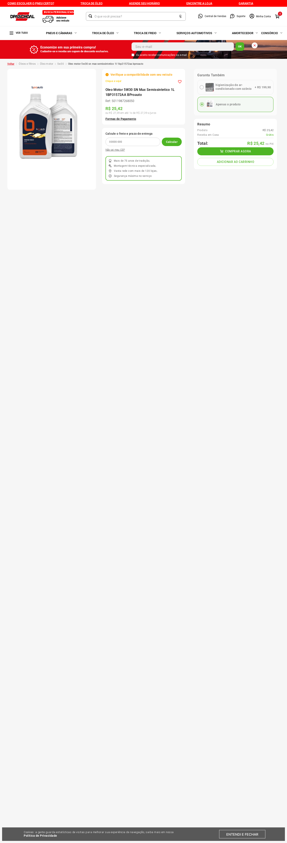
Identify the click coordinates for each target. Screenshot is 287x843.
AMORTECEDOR (242, 33)
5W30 (60, 63)
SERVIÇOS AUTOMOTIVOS (194, 33)
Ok (240, 46)
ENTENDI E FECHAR (242, 834)
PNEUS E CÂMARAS (59, 33)
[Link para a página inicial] (10, 63)
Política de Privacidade (40, 835)
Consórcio (269, 33)
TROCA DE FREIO (145, 33)
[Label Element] (136, 16)
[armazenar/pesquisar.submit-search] (91, 16)
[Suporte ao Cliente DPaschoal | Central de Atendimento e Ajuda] (232, 16)
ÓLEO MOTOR (46, 63)
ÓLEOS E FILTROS (27, 63)
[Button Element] (180, 16)
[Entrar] (260, 16)
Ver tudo (22, 32)
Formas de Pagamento (120, 119)
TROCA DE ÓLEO (103, 33)
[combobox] (136, 16)
